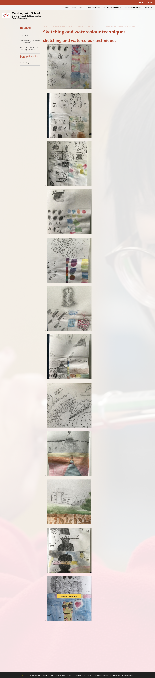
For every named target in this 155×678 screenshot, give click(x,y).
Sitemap (89, 675)
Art (100, 27)
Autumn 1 (90, 27)
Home (45, 27)
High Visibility (79, 675)
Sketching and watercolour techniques (120, 27)
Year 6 (80, 27)
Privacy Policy (116, 675)
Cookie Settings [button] (128, 675)
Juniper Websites (66, 675)
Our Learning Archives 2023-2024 (62, 27)
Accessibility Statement (102, 675)
